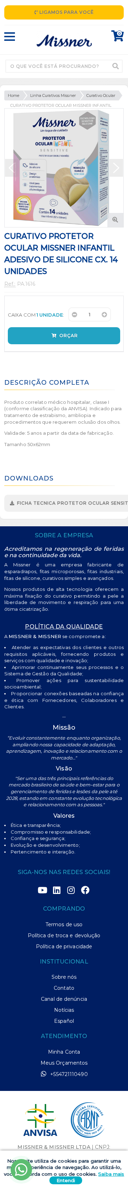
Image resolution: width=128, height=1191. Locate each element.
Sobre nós (64, 977)
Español (64, 1021)
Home (13, 95)
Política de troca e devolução (64, 935)
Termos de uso (64, 924)
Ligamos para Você (66, 12)
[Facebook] (85, 890)
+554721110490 (68, 1074)
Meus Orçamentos (64, 1063)
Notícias (64, 1010)
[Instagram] (71, 890)
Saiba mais (111, 1174)
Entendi (66, 1180)
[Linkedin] (57, 890)
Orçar (68, 335)
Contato (64, 988)
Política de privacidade (64, 946)
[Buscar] (115, 66)
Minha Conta (64, 1052)
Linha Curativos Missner (53, 95)
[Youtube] (42, 890)
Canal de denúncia (64, 999)
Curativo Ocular (101, 95)
